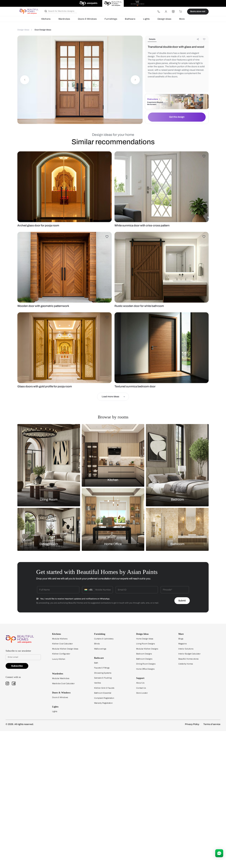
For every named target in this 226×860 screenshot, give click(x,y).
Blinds (97, 644)
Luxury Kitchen (58, 659)
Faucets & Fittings (102, 668)
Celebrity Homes (185, 664)
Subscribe (17, 666)
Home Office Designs (145, 669)
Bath (96, 663)
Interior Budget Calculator (189, 654)
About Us (140, 683)
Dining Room (49, 544)
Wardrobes (64, 19)
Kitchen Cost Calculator (62, 644)
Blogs (180, 639)
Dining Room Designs (146, 664)
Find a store (152, 99)
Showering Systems (102, 673)
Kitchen (113, 480)
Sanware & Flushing (103, 678)
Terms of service (211, 724)
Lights (146, 19)
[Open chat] (219, 853)
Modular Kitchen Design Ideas (65, 649)
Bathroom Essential (102, 693)
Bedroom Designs (144, 654)
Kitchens (45, 19)
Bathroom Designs (144, 659)
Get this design (176, 117)
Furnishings (111, 19)
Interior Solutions (185, 649)
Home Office (113, 544)
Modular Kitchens (60, 639)
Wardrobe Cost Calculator (63, 683)
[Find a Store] (173, 11)
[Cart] (180, 11)
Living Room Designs (145, 644)
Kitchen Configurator (61, 654)
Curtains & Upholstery (103, 639)
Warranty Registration (103, 703)
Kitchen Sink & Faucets (104, 688)
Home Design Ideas (144, 639)
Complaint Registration (104, 698)
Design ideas (164, 19)
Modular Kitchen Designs (147, 649)
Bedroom (177, 499)
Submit (182, 600)
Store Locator (142, 693)
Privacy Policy (192, 724)
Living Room (48, 499)
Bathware (130, 19)
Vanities (97, 683)
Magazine (182, 644)
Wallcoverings (100, 649)
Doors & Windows (87, 19)
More (182, 19)
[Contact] (158, 11)
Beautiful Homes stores (188, 659)
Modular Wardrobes (60, 678)
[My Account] (166, 11)
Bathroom (177, 544)
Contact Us (141, 688)
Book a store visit (197, 11)
